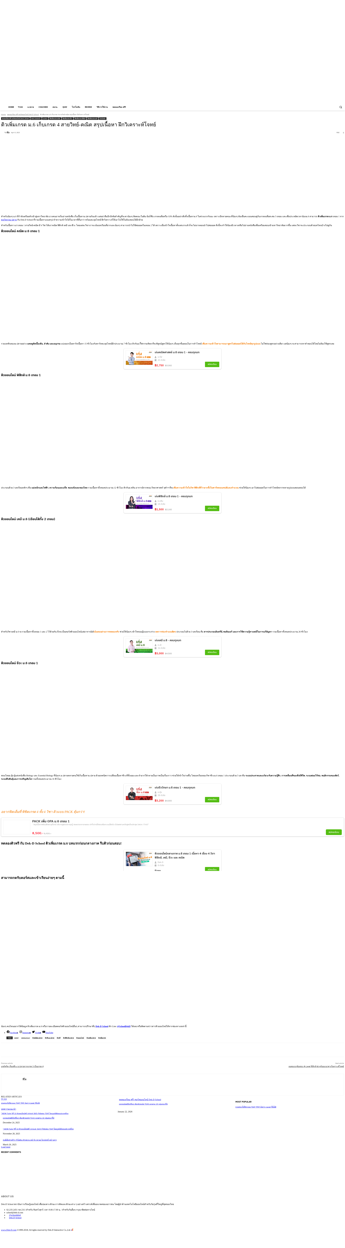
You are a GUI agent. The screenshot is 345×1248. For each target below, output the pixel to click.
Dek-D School (15, 1218)
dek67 (16, 1038)
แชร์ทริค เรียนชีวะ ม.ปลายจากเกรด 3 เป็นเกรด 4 (22, 1066)
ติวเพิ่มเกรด (102, 1038)
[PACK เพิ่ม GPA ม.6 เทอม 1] (16, 827)
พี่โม (8, 132)
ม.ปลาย (45, 118)
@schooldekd (15, 1215)
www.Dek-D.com (8, 1230)
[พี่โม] (3, 132)
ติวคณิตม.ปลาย (37, 1038)
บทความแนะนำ (36, 118)
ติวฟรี (59, 1038)
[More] (64, 139)
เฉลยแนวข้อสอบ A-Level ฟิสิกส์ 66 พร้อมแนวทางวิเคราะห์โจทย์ (316, 1066)
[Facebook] (25, 139)
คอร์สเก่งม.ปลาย (9, 220)
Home (3, 114)
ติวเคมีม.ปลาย (91, 1038)
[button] (340, 107)
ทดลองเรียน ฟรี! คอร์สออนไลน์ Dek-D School (23, 114)
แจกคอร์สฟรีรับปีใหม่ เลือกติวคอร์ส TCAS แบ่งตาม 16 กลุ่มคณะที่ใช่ (143, 1104)
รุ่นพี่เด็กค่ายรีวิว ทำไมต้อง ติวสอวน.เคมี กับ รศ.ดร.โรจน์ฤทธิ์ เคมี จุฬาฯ (30, 1140)
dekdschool (25, 1038)
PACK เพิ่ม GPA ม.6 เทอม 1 (51, 821)
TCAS (4, 1099)
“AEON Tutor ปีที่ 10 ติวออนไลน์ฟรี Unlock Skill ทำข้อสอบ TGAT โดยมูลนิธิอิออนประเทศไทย (34, 1114)
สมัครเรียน (334, 832)
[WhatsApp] (54, 139)
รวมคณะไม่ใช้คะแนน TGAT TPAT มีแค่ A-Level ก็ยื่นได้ (20, 1103)
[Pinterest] (45, 139)
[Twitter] (35, 139)
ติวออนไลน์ (80, 1038)
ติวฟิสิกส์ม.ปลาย (68, 1038)
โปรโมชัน (102, 118)
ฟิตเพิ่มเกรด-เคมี (92, 118)
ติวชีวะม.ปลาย (49, 1038)
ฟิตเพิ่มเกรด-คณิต (55, 118)
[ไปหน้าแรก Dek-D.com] (8, 1227)
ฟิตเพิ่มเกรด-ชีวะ (67, 118)
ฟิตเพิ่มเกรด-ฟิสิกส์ (80, 118)
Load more (5, 1147)
